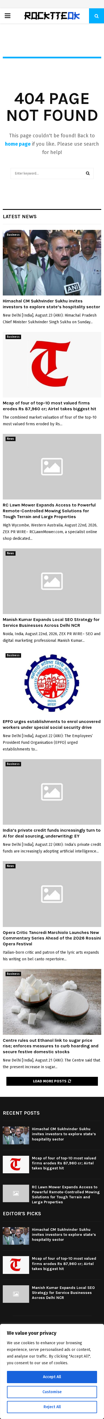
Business (13, 235)
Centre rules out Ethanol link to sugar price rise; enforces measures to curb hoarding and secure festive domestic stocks (50, 1046)
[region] (52, 1371)
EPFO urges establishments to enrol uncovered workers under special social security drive (52, 724)
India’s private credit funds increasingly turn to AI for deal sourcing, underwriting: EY (52, 833)
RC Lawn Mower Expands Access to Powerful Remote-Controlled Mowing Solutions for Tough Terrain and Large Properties (49, 510)
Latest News (20, 216)
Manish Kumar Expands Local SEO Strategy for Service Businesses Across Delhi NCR (51, 622)
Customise (52, 1392)
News (10, 439)
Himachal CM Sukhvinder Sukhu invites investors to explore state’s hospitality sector (51, 303)
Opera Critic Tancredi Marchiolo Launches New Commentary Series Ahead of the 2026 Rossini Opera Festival (52, 938)
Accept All (52, 1377)
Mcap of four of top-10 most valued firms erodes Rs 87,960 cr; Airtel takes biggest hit (49, 405)
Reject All (52, 1407)
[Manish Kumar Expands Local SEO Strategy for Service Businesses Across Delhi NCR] (52, 581)
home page (18, 144)
